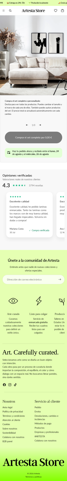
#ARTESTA (40, 436)
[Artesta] (33, 10)
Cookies (6, 424)
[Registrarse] (60, 279)
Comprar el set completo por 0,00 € (33, 137)
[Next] (40, 125)
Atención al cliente (11, 420)
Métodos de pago (43, 423)
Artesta (37, 473)
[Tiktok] (15, 385)
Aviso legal (7, 407)
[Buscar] (10, 10)
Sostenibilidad (9, 432)
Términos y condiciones (13, 415)
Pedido (38, 407)
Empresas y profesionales (47, 432)
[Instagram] (10, 385)
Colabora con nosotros (13, 437)
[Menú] (3, 10)
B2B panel (7, 441)
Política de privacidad (12, 411)
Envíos (38, 411)
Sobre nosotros (9, 428)
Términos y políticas (33, 477)
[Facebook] (4, 385)
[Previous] (27, 125)
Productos (39, 427)
